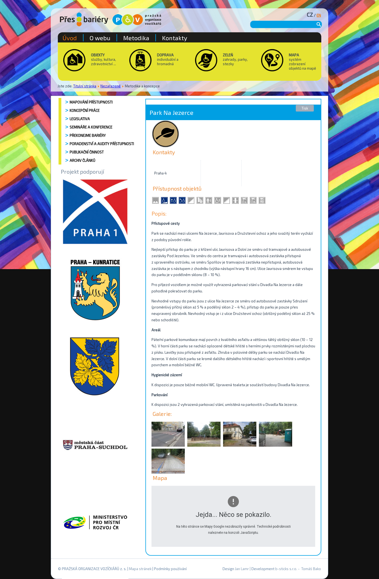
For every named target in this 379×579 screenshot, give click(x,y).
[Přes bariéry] (84, 19)
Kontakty (174, 37)
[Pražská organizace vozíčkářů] (136, 19)
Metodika (136, 37)
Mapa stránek (140, 569)
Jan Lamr (242, 569)
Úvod (69, 37)
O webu (100, 37)
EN (319, 15)
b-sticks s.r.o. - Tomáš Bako (298, 569)
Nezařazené (110, 86)
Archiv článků (82, 160)
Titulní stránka (84, 86)
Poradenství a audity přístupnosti (102, 143)
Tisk (305, 108)
